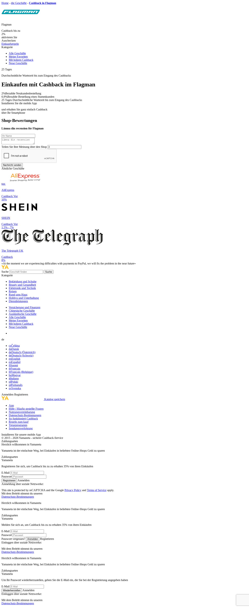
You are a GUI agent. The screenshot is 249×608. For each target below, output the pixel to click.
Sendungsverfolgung (21, 428)
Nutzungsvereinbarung (22, 412)
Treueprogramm (18, 425)
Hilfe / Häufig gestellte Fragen (26, 408)
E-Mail (5, 472)
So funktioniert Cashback (23, 418)
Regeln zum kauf (18, 421)
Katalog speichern (54, 399)
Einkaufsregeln (10, 43)
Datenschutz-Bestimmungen (25, 415)
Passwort (6, 476)
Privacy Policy (73, 490)
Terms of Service (96, 490)
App (11, 405)
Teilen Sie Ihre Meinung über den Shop (24, 146)
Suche (5, 271)
